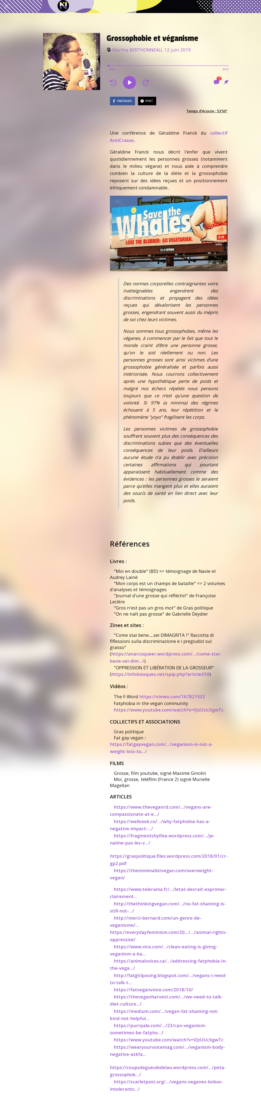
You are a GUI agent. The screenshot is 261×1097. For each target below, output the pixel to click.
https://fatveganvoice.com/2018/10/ (153, 989)
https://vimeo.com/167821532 (172, 696)
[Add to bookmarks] (226, 82)
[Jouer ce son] (129, 82)
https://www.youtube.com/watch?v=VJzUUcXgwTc (168, 710)
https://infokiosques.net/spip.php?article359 (160, 674)
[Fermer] (6, 6)
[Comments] (216, 82)
